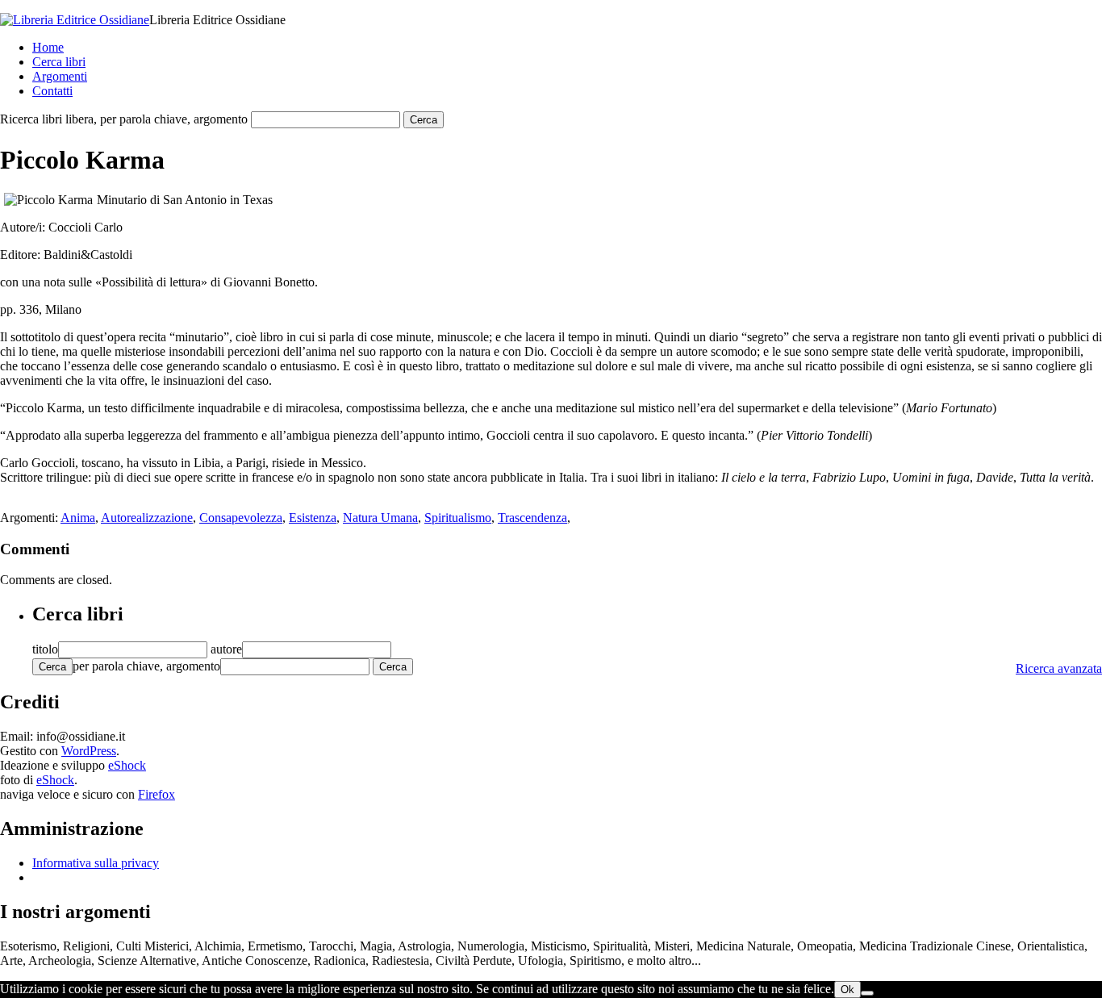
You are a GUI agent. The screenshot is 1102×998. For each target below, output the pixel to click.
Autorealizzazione (147, 517)
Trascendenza (532, 517)
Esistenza (312, 517)
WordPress (88, 751)
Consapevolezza (240, 517)
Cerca (52, 667)
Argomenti (59, 76)
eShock (127, 765)
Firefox (156, 794)
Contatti (52, 91)
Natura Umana (380, 517)
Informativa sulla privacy (95, 863)
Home (48, 47)
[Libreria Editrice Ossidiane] (74, 20)
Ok (847, 989)
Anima (78, 517)
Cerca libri (59, 62)
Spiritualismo (457, 517)
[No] (867, 993)
